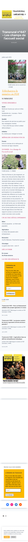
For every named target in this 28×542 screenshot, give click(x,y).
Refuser (13, 537)
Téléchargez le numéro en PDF (10, 92)
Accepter (7, 537)
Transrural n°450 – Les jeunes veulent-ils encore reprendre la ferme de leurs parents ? (14, 322)
